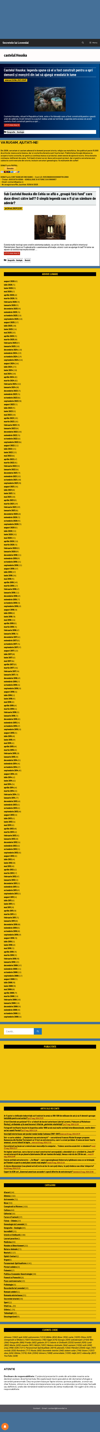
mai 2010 (7, 948)
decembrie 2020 (11, 514)
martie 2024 (9, 380)
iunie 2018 (8, 616)
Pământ (78, 1347)
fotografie (17, 1342)
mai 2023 (8, 414)
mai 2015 (7, 743)
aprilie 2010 (9, 951)
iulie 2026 (8, 284)
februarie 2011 (10, 917)
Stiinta (7, 1309)
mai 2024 (8, 373)
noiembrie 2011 (10, 886)
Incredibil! (8, 1231)
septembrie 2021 (11, 483)
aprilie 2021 (9, 500)
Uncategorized (10, 1316)
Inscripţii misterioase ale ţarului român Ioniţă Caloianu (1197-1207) (32, 1133)
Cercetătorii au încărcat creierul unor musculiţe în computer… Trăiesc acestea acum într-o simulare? (47, 1146)
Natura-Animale (10, 1249)
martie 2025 (9, 339)
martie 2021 (9, 503)
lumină (80, 1342)
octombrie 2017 (10, 644)
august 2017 (9, 650)
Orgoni (7, 1259)
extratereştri (80, 1339)
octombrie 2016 (10, 684)
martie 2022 (9, 462)
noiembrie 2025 (10, 312)
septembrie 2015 (11, 729)
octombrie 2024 (11, 356)
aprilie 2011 (8, 910)
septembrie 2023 (11, 401)
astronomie (37, 1337)
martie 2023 (9, 421)
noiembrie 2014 (10, 763)
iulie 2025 (8, 325)
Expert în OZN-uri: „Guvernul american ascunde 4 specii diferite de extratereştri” (38, 1171)
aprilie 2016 (9, 705)
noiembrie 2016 (10, 681)
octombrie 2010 (10, 931)
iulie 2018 (8, 613)
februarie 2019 (10, 589)
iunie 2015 (8, 739)
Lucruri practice (11, 1238)
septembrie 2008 (11, 1016)
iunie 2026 (8, 288)
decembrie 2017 (10, 637)
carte (74, 1337)
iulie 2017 (8, 654)
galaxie (43, 1342)
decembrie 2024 (11, 349)
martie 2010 (9, 955)
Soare (88, 1350)
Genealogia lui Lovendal (14, 1224)
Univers (45, 1353)
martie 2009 (9, 996)
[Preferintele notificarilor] (5, 1426)
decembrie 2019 (10, 555)
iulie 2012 (8, 859)
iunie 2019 (8, 575)
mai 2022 (8, 455)
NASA (40, 1345)
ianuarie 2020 (9, 551)
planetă (64, 1347)
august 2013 (9, 814)
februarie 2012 (10, 876)
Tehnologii (8, 1313)
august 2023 (9, 404)
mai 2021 (7, 496)
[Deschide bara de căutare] (83, 43)
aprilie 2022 (9, 459)
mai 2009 (8, 989)
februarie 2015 (10, 753)
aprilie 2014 (9, 787)
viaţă (76, 1353)
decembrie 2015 (10, 719)
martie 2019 (9, 585)
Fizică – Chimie (10, 1220)
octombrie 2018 (10, 602)
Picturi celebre (10, 1266)
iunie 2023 (8, 411)
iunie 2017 (8, 657)
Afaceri (7, 1192)
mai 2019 (7, 578)
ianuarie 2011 (9, 920)
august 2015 (9, 732)
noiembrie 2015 (10, 722)
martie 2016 (9, 708)
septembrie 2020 (11, 524)
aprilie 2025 (9, 336)
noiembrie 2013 (10, 804)
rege (91, 1347)
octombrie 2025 (10, 315)
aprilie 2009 (9, 992)
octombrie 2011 (10, 890)
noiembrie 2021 (10, 476)
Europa (64, 1339)
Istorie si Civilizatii (12, 1234)
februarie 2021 (10, 507)
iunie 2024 (8, 370)
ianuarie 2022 (9, 469)
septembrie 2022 (11, 442)
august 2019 (9, 568)
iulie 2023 (8, 407)
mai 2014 (7, 784)
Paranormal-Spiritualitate (15, 1263)
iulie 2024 (8, 366)
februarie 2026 (10, 301)
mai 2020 (8, 537)
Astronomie (9, 1199)
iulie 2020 (8, 531)
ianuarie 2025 (9, 346)
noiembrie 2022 (10, 435)
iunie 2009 (8, 986)
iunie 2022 (8, 452)
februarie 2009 (10, 999)
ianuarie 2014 (9, 797)
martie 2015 (9, 750)
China (85, 1337)
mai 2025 (8, 332)
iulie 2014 (8, 777)
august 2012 (9, 856)
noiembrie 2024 (10, 353)
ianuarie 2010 (9, 962)
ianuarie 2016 (9, 715)
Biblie (51, 1337)
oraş (9, 1347)
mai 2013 (7, 825)
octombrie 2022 (10, 438)
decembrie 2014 (10, 760)
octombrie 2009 (10, 972)
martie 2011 (8, 914)
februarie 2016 (10, 712)
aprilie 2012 (9, 869)
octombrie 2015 (10, 726)
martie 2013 (9, 832)
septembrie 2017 (11, 647)
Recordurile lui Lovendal (14, 1288)
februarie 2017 (10, 671)
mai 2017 (7, 661)
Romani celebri (10, 1291)
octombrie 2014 (10, 767)
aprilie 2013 (9, 828)
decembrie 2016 (10, 678)
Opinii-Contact (10, 1256)
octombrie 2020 (10, 520)
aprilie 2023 (9, 418)
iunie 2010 (8, 944)
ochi (87, 1345)
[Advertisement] (50, 19)
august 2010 (9, 938)
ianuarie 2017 (9, 674)
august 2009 (9, 979)
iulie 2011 (7, 900)
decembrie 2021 (10, 472)
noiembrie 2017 (10, 640)
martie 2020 (9, 544)
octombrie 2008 (10, 1013)
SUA (32, 1353)
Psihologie (8, 1284)
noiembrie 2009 (10, 968)
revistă (10, 1350)
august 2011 (9, 897)
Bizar (6, 1203)
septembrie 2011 (11, 893)
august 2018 (9, 609)
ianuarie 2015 (9, 756)
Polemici (7, 1270)
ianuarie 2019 (9, 592)
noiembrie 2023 (10, 394)
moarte (27, 1345)
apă (23, 1337)
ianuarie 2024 (10, 387)
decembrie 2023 (11, 390)
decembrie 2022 (11, 431)
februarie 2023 (10, 425)
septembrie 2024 (11, 360)
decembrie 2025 (11, 308)
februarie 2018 (10, 630)
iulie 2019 (8, 572)
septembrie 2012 (11, 852)
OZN (19, 1347)
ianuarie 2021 (9, 510)
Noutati (27, 260)
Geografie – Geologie (13, 1227)
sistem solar (72, 1350)
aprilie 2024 (9, 377)
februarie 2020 (10, 548)
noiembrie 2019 (10, 558)
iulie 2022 (8, 448)
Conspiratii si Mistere (13, 1206)
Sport (6, 1302)
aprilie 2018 (9, 623)
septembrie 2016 (11, 688)
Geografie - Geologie (15, 132)
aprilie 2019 (9, 582)
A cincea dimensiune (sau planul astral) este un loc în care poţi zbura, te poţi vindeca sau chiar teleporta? (49, 1166)
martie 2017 (9, 667)
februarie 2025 (10, 342)
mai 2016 (7, 702)
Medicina (7, 1242)
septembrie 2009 (11, 975)
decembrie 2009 (11, 965)
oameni (75, 1345)
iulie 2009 (8, 982)
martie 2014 (9, 790)
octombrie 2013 (10, 808)
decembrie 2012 (10, 842)
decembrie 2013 (10, 801)
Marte (15, 1345)
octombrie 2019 (10, 561)
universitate (62, 1353)
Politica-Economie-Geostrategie (18, 1274)
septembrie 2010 (11, 934)
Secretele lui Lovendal (16, 42)
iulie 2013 (8, 818)
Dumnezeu (39, 1339)
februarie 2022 (10, 466)
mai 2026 (8, 291)
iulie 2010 (8, 941)
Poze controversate (12, 1281)
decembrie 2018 (10, 596)
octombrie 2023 (10, 397)
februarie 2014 (10, 794)
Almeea (7, 1195)
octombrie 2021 (10, 479)
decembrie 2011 (10, 883)
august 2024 (9, 363)
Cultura (7, 1210)
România (23, 1350)
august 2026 (9, 281)
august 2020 (9, 527)
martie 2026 (9, 298)
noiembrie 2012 (10, 845)
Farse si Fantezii (11, 1217)
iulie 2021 (8, 490)
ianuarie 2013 (9, 838)
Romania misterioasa (13, 1295)
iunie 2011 (8, 903)
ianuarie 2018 (9, 633)
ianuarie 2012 (9, 880)
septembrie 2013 (11, 811)
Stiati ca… (8, 1305)
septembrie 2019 (11, 565)
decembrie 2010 (10, 924)
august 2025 (9, 322)
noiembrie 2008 (10, 1009)
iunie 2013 (8, 821)
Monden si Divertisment (14, 1245)
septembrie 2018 (11, 606)
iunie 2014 (8, 780)
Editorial (7, 1213)
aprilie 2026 (9, 295)
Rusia (36, 1350)
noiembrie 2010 (10, 927)
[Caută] (38, 1031)
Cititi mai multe (12, 125)
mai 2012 (7, 866)
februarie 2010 (10, 958)
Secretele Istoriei (11, 1298)
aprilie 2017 (9, 664)
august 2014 (9, 774)
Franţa (31, 1342)
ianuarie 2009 (9, 1003)
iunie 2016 (8, 698)
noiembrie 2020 (10, 517)
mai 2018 (7, 620)
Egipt (52, 1339)
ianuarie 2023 (9, 428)
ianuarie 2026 (9, 305)
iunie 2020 (8, 534)
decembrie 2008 (11, 1006)
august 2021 (9, 486)
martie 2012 (9, 873)
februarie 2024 (10, 383)
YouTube (11, 1355)
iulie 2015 (8, 736)
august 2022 (9, 445)
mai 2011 (7, 907)
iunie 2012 (8, 862)
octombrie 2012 (10, 849)
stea (9, 1353)
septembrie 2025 (11, 319)
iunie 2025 (8, 329)
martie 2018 (9, 626)
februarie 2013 (10, 835)
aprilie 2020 (9, 541)
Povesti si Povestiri (12, 1277)
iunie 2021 (8, 493)
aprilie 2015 (9, 746)
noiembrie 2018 (10, 599)
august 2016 (9, 691)
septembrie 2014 (11, 770)
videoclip (89, 1353)
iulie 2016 (8, 695)
